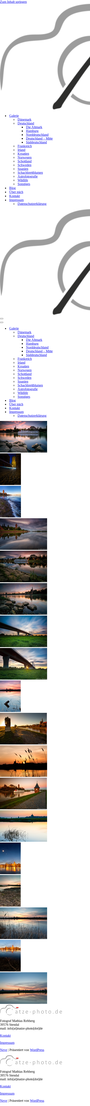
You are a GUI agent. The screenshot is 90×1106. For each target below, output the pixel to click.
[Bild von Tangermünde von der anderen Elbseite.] (10, 970)
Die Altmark (34, 127)
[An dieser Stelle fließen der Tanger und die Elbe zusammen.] (10, 516)
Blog (12, 188)
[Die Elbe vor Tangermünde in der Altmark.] (23, 840)
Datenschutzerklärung (32, 204)
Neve (3, 1050)
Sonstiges (24, 184)
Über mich (16, 192)
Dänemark (24, 119)
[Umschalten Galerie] (73, 328)
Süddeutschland (36, 142)
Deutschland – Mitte (39, 138)
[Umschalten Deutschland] (73, 336)
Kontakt (14, 196)
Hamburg (32, 131)
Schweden (24, 165)
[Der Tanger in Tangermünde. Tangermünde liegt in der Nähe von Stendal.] (23, 581)
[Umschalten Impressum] (73, 412)
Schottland (25, 161)
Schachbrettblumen (30, 172)
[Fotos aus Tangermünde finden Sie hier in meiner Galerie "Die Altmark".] (23, 451)
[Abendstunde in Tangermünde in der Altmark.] (23, 613)
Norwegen (25, 157)
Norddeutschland (37, 134)
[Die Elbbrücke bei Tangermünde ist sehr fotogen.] (23, 646)
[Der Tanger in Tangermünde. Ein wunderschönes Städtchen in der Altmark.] (23, 548)
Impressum (7, 1043)
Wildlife (23, 180)
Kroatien (23, 153)
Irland (21, 150)
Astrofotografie (28, 176)
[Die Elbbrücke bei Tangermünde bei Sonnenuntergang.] (23, 678)
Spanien (23, 169)
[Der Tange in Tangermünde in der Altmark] (23, 808)
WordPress (37, 1050)
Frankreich (25, 146)
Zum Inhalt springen (13, 2)
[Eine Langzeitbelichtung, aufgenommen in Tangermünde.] (10, 484)
